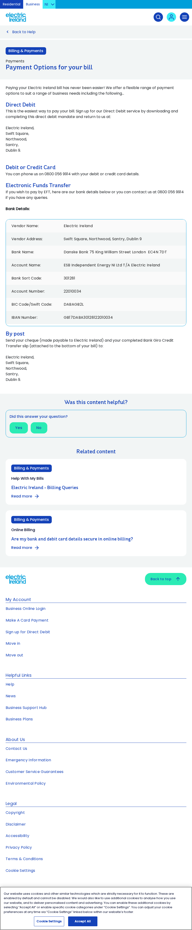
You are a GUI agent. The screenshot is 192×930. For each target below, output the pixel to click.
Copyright (15, 812)
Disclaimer (16, 824)
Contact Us (16, 748)
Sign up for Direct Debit (28, 632)
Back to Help (24, 32)
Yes (18, 427)
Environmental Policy (26, 783)
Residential (11, 4)
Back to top (161, 579)
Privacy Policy (19, 847)
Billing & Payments (25, 51)
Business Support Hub (26, 707)
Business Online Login (26, 608)
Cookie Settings (20, 870)
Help (10, 684)
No (39, 427)
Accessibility (17, 835)
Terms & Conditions (24, 859)
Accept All (83, 921)
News (11, 696)
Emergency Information (28, 760)
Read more (21, 496)
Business (33, 4)
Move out (14, 655)
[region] (96, 908)
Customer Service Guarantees (35, 771)
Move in (13, 643)
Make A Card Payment (27, 620)
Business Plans (19, 719)
